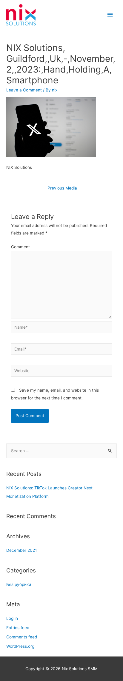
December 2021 (21, 550)
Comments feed (21, 637)
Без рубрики (18, 584)
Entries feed (17, 627)
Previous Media (62, 188)
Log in (12, 618)
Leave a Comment (24, 90)
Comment (20, 246)
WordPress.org (20, 646)
